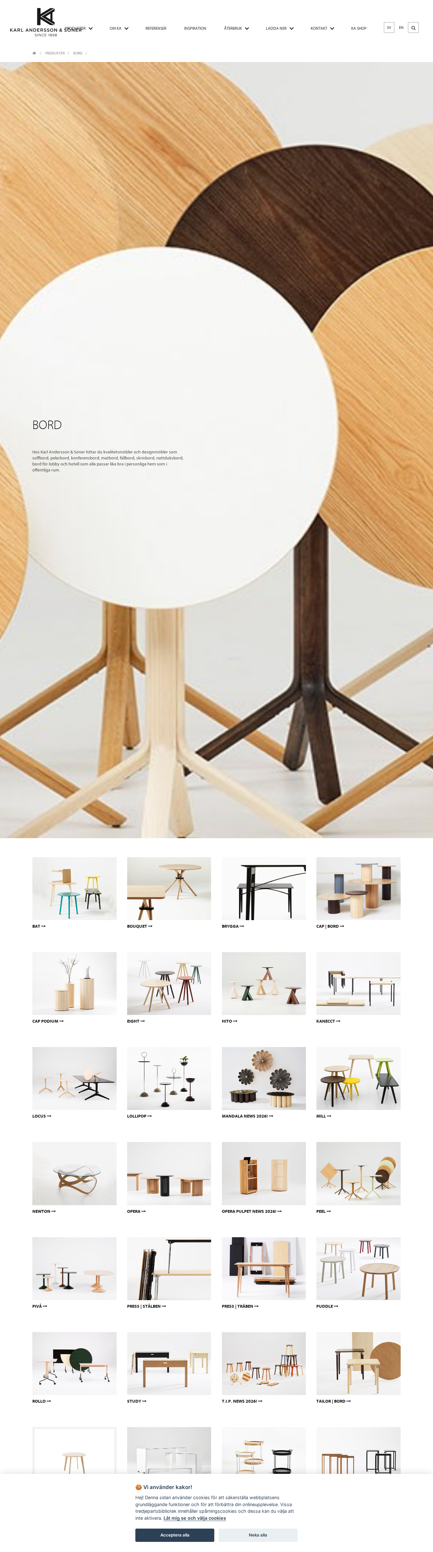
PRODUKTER (75, 28)
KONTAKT (319, 28)
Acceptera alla (175, 1534)
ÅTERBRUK (233, 28)
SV (389, 27)
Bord (77, 53)
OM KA (115, 28)
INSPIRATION (195, 28)
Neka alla (258, 1534)
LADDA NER (276, 28)
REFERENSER (155, 28)
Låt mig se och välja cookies (195, 1518)
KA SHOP (358, 28)
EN (401, 27)
